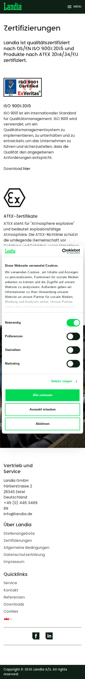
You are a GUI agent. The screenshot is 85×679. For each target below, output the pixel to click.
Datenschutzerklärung (24, 554)
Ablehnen (43, 424)
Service (10, 583)
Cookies (11, 611)
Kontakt (11, 590)
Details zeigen (61, 381)
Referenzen (14, 597)
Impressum (14, 561)
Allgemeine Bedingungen (26, 547)
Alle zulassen (42, 395)
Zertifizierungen (18, 540)
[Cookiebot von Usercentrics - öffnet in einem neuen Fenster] (60, 251)
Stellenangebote (19, 533)
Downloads (14, 604)
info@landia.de (18, 514)
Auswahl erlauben (43, 409)
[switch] (73, 336)
